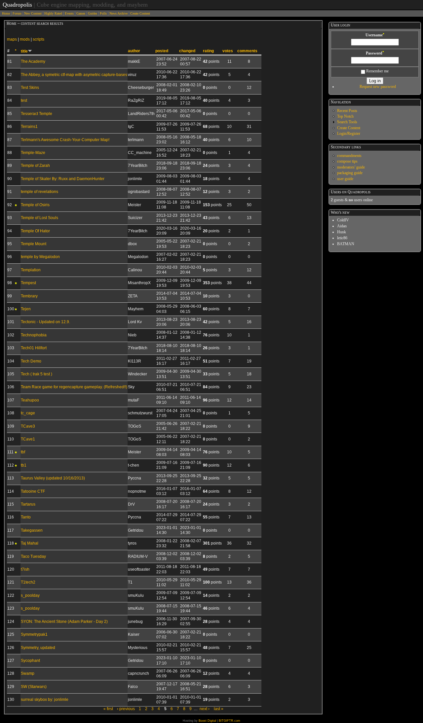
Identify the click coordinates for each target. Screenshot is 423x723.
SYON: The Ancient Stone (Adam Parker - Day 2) (64, 621)
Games (80, 13)
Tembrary (29, 296)
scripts (38, 39)
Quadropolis (17, 4)
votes (227, 51)
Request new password (378, 86)
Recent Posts (347, 110)
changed (187, 51)
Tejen (26, 309)
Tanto (26, 517)
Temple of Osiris (35, 205)
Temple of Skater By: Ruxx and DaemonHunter (62, 178)
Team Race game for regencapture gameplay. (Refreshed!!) (74, 387)
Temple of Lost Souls (39, 217)
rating (208, 51)
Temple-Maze (33, 152)
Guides (92, 13)
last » (218, 708)
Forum (17, 13)
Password (375, 53)
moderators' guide (351, 167)
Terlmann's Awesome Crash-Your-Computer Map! (65, 139)
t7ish (25, 569)
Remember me (377, 71)
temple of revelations (39, 191)
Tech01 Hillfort (34, 348)
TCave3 (28, 426)
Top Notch (345, 116)
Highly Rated (53, 13)
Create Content (140, 13)
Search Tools (347, 122)
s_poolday (30, 595)
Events (69, 13)
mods (25, 39)
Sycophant (30, 660)
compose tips (347, 161)
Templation (31, 270)
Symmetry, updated (38, 647)
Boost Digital (207, 720)
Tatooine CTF (33, 491)
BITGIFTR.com (229, 720)
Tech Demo (31, 361)
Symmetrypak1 (34, 634)
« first (108, 708)
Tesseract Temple (36, 113)
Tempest (28, 283)
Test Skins (30, 87)
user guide (345, 178)
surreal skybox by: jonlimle (44, 699)
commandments (349, 155)
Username (374, 35)
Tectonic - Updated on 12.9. (45, 322)
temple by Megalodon (40, 256)
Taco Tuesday (33, 556)
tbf (23, 452)
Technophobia (34, 335)
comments (247, 51)
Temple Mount (33, 244)
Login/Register (348, 133)
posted (161, 51)
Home (6, 13)
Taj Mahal (29, 543)
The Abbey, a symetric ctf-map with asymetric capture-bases (74, 74)
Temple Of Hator (35, 231)
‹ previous (126, 708)
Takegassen (32, 530)
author (134, 51)
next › (205, 708)
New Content (33, 13)
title (24, 51)
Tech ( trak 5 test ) (36, 374)
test (24, 100)
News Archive (118, 13)
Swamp (27, 673)
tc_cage (28, 413)
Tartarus (28, 504)
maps (12, 39)
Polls (103, 13)
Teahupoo (30, 400)
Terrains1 (29, 126)
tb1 (23, 465)
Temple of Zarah (35, 165)
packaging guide (350, 173)
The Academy (33, 61)
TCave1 (28, 439)
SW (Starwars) (34, 686)
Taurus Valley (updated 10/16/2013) (53, 478)
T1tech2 (28, 582)
